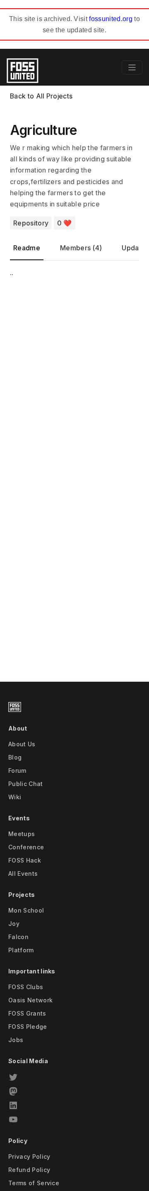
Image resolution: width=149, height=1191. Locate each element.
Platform (21, 950)
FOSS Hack (24, 860)
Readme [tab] (26, 248)
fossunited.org (110, 18)
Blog (15, 757)
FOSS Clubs (25, 986)
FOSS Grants (27, 1013)
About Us (22, 744)
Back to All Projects (41, 96)
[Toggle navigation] (132, 67)
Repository (30, 223)
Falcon (18, 936)
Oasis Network (30, 1000)
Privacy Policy (29, 1156)
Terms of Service (33, 1182)
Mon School (26, 910)
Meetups (21, 833)
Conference (26, 847)
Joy (13, 923)
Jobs (15, 1039)
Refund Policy (29, 1169)
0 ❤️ (64, 223)
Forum (17, 770)
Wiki (14, 796)
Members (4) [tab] (81, 248)
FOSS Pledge (27, 1026)
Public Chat (25, 783)
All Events (23, 873)
